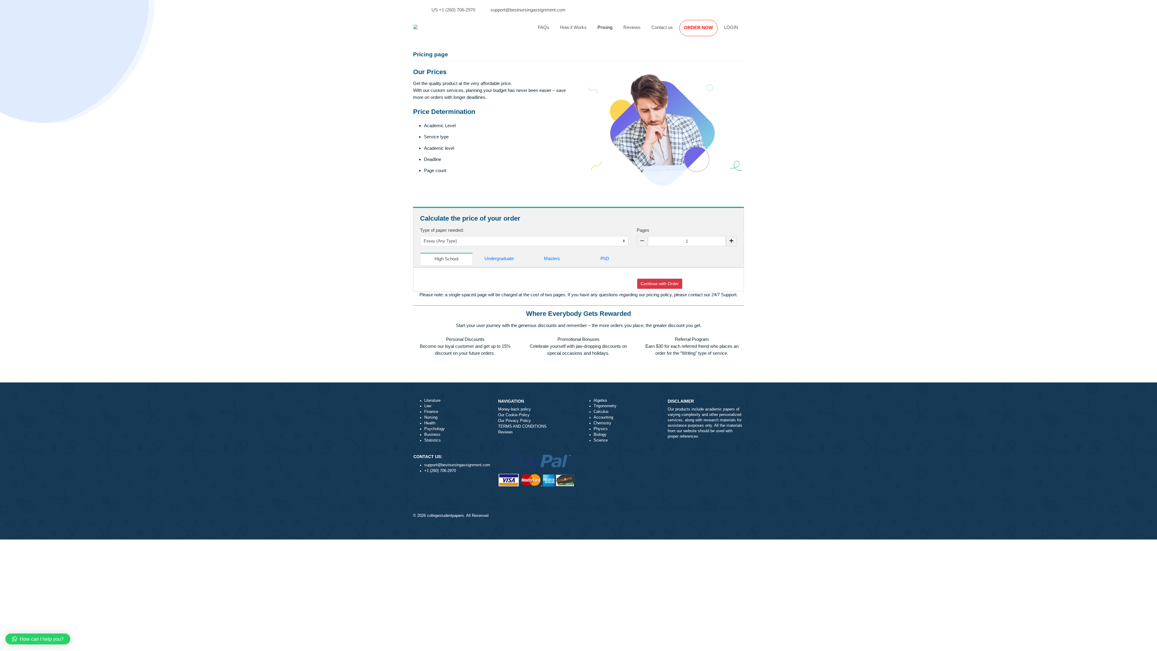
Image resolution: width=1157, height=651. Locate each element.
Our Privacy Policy (514, 421)
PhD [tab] (604, 258)
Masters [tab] (552, 258)
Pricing (605, 27)
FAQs (543, 27)
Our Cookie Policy (514, 415)
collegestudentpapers (445, 516)
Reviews (632, 27)
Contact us (662, 27)
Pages (643, 230)
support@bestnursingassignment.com (528, 9)
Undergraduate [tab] (499, 258)
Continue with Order (660, 283)
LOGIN (731, 27)
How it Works (573, 27)
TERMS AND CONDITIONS (522, 426)
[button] (37, 639)
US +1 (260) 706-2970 (453, 9)
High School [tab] (446, 258)
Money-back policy (514, 409)
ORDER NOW (698, 27)
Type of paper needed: (442, 230)
